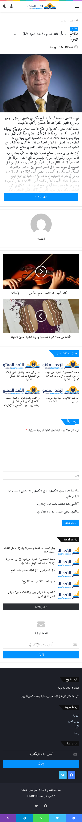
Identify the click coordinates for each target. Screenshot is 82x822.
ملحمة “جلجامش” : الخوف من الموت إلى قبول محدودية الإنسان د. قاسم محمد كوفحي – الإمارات (62, 376)
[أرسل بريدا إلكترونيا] (66, 48)
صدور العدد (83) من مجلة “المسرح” (38, 581)
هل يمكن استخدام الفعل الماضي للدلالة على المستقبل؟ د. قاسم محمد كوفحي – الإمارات (21, 376)
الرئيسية (72, 21)
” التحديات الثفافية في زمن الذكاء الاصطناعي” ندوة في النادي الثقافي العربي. (31, 594)
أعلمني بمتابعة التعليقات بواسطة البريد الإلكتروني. (56, 504)
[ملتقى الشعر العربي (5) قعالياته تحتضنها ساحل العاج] (68, 572)
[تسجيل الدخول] (11, 7)
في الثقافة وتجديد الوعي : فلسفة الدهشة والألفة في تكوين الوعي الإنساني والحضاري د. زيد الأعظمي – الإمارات (21, 402)
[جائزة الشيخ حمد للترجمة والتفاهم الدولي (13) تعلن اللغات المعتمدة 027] (68, 550)
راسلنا (76, 733)
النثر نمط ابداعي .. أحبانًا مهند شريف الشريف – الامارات (62, 400)
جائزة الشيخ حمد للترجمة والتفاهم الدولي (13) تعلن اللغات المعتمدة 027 (29, 550)
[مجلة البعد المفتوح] (41, 6)
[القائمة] (77, 7)
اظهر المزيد (42, 196)
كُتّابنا (77, 727)
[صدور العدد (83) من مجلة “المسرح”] (68, 584)
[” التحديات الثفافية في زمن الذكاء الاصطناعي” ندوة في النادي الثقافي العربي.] (68, 594)
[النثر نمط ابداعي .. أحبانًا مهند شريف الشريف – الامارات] (61, 390)
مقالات (64, 21)
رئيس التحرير (73, 721)
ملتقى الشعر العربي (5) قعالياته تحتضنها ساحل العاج (33, 570)
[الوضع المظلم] (5, 7)
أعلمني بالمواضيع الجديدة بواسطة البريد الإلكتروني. (56, 512)
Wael (70, 48)
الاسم (77, 476)
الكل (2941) (41, 607)
